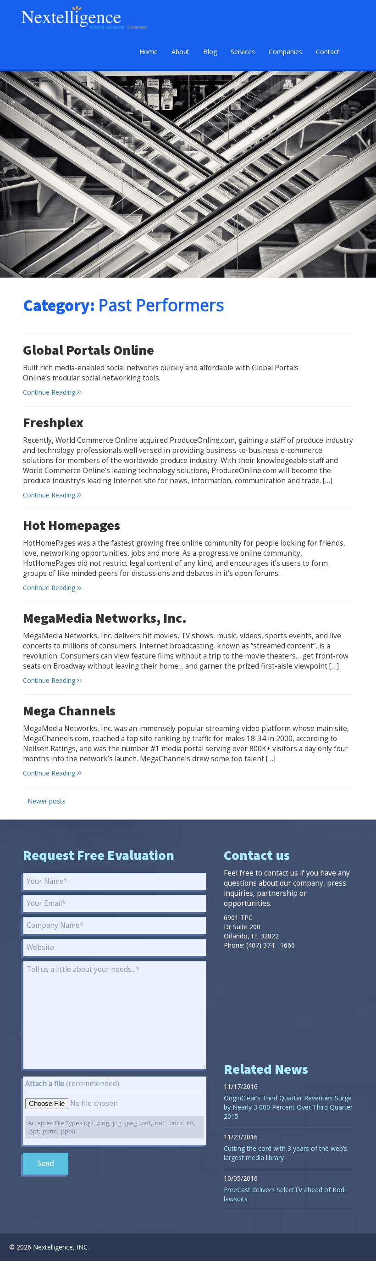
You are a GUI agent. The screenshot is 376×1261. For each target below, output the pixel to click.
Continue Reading (50, 392)
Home (148, 51)
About (180, 51)
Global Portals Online (88, 350)
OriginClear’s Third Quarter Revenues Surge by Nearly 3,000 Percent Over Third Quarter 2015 (288, 1107)
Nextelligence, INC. (61, 1247)
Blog (210, 51)
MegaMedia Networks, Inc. (105, 618)
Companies (285, 51)
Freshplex (53, 423)
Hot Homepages (71, 526)
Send (45, 1163)
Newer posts (47, 801)
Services (243, 51)
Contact (327, 51)
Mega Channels (69, 711)
